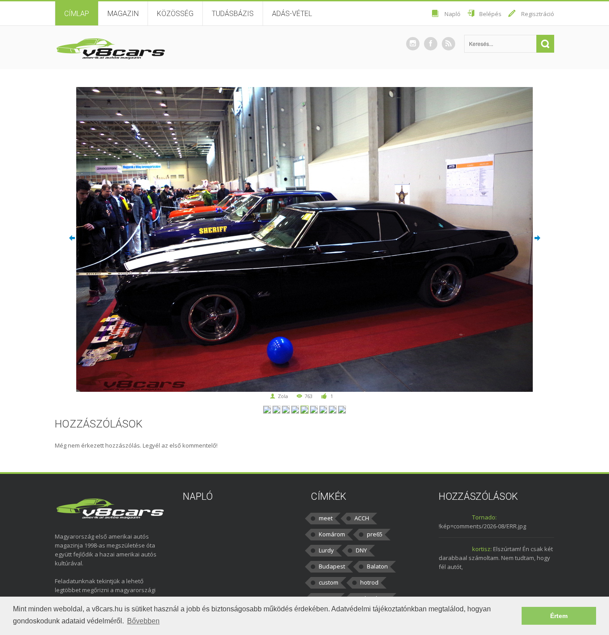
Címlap (76, 13)
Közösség (175, 13)
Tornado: (484, 517)
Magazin (123, 13)
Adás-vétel (292, 13)
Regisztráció (537, 14)
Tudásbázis (233, 13)
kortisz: (482, 549)
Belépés (490, 14)
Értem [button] (559, 615)
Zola (283, 396)
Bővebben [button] (143, 621)
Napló (452, 14)
